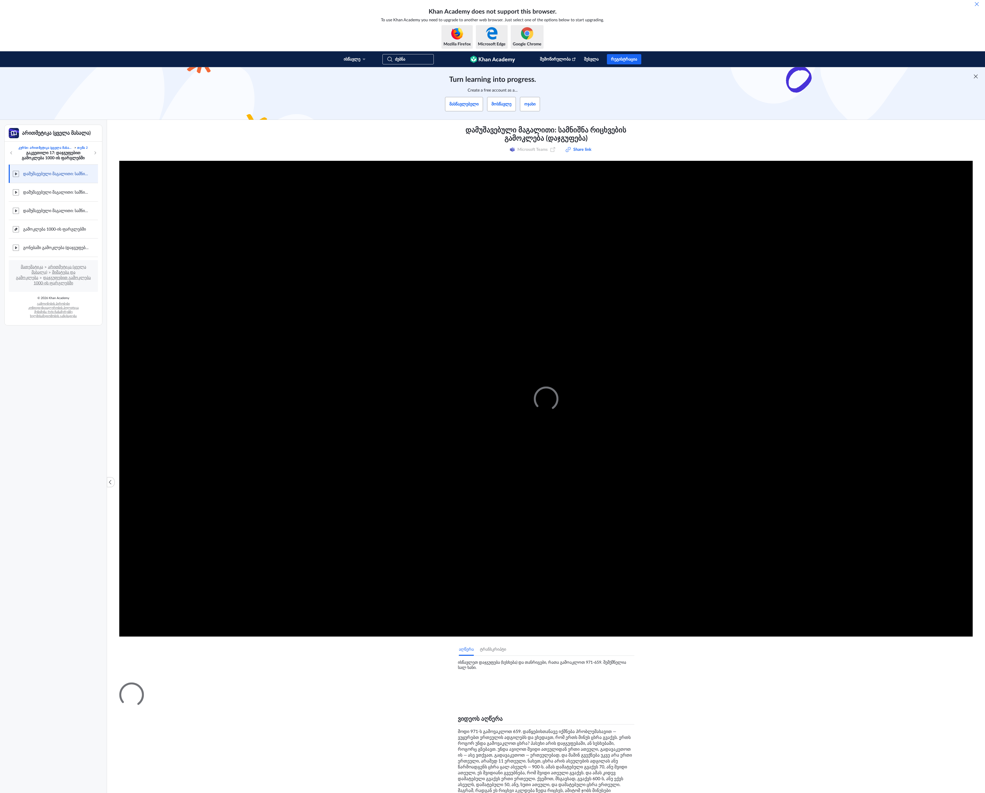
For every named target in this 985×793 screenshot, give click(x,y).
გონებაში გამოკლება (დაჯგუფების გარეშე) (56, 248)
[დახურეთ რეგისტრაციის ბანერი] (976, 76)
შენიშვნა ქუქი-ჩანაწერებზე (53, 311)
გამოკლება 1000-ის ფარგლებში (54, 229)
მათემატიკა (32, 267)
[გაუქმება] (977, 4)
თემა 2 (82, 147)
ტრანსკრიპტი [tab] (493, 649)
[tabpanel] (546, 663)
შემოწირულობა (555, 59)
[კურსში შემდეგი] (95, 153)
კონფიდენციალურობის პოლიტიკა (53, 307)
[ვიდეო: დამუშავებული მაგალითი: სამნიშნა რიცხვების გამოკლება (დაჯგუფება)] (546, 399)
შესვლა (591, 59)
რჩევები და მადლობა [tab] (505, 687)
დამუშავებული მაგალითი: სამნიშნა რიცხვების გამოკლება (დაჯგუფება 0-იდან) (56, 211)
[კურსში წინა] (11, 153)
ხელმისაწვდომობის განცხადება (53, 316)
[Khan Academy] (492, 59)
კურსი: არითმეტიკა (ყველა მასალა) (46, 147)
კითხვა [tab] (471, 687)
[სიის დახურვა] (111, 482)
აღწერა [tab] (466, 649)
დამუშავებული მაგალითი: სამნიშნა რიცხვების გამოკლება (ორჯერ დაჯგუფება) (56, 192)
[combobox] (604, 748)
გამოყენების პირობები (53, 303)
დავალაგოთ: (564, 748)
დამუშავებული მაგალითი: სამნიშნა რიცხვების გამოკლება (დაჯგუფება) (56, 174)
